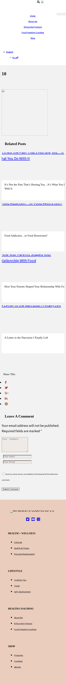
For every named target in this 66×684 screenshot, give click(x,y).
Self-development (22, 591)
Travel (17, 586)
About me (32, 21)
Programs (18, 655)
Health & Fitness (21, 548)
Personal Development (24, 554)
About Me (18, 617)
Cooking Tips (20, 580)
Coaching (18, 661)
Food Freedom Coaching (33, 32)
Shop (33, 38)
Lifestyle (18, 542)
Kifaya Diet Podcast (33, 27)
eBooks (17, 667)
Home (32, 16)
